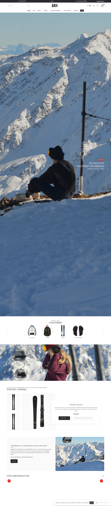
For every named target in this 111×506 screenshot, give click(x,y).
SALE (82, 10)
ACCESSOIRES (67, 10)
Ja (91, 502)
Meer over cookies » (104, 502)
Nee (97, 502)
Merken (76, 10)
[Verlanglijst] (97, 5)
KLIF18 (14, 461)
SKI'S (34, 10)
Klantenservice (100, 1)
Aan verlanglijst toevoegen (81, 418)
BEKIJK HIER (63, 418)
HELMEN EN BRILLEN (55, 10)
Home (28, 10)
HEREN (45, 10)
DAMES (39, 10)
